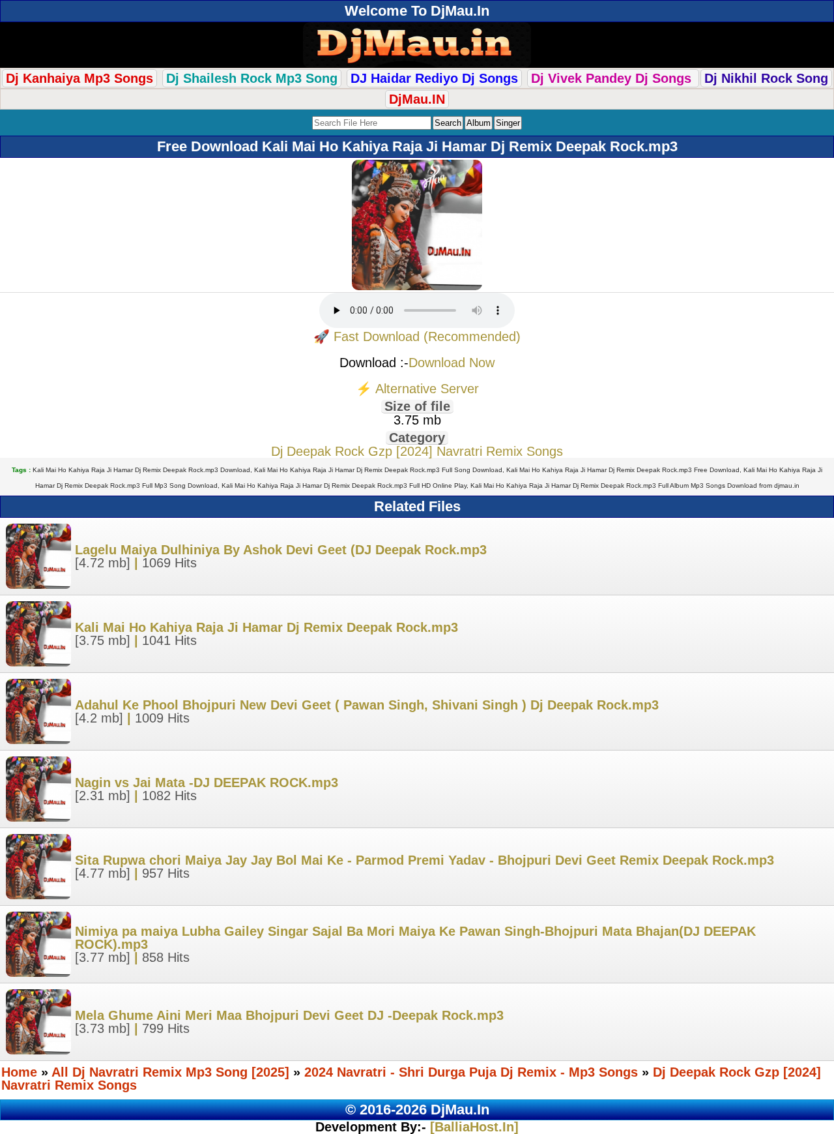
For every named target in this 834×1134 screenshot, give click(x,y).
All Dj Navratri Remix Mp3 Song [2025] (170, 1072)
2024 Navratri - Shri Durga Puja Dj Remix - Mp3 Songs (471, 1072)
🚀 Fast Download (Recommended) (417, 336)
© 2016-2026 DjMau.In (417, 1109)
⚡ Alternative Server (417, 388)
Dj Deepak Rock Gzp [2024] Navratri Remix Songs (417, 451)
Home (19, 1072)
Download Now (452, 362)
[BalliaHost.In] (472, 1127)
